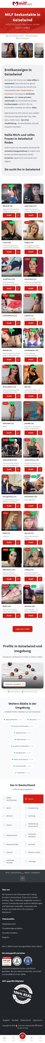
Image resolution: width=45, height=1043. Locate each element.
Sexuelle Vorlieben (10, 933)
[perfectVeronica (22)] (33, 669)
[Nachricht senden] (18, 215)
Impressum (37, 1020)
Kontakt (15, 1020)
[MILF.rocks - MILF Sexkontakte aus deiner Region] (22, 3)
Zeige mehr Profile (23, 629)
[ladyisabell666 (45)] (9, 664)
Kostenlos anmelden (13, 684)
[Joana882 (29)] (16, 670)
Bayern (27, 872)
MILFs (8, 872)
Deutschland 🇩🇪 (17, 872)
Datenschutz (25, 1020)
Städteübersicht (9, 924)
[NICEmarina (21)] (28, 666)
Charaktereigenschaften (12, 928)
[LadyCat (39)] (26, 673)
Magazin (5, 937)
